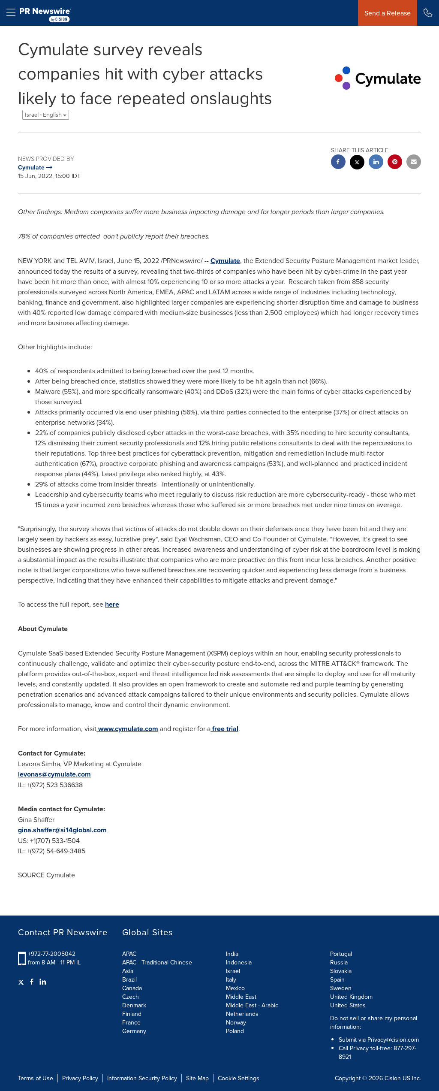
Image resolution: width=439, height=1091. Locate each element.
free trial (224, 729)
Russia (339, 962)
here (112, 604)
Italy (231, 979)
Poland (235, 1031)
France (131, 1022)
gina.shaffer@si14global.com (62, 830)
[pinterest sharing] (395, 162)
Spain (337, 979)
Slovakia (341, 971)
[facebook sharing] (338, 162)
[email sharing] (413, 162)
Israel (233, 971)
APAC (129, 953)
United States (348, 1005)
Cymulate (225, 261)
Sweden (341, 988)
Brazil (129, 979)
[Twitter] (22, 981)
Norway (236, 1022)
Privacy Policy (80, 1078)
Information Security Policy (142, 1078)
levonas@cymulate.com (54, 774)
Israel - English (44, 115)
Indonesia (239, 962)
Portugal (341, 953)
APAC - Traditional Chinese (157, 962)
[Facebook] (32, 981)
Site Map (197, 1078)
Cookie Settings (238, 1078)
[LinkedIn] (42, 981)
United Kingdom (351, 996)
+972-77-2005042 (51, 953)
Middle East (241, 996)
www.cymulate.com (127, 729)
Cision (393, 1078)
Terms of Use (35, 1078)
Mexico (235, 988)
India (232, 953)
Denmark (134, 1005)
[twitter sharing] (357, 163)
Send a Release (387, 13)
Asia (127, 971)
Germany (134, 1031)
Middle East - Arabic (252, 1005)
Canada (132, 988)
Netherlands (242, 1013)
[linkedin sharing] (376, 162)
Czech (130, 996)
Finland (131, 1013)
